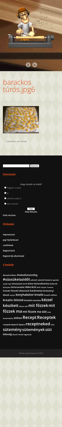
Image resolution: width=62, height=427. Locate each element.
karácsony (36, 290)
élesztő (15, 335)
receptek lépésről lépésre (14, 324)
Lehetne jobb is (14, 198)
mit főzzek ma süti (35, 312)
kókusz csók (23, 306)
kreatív (39, 295)
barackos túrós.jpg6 (19, 85)
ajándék (56, 280)
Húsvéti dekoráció (20, 290)
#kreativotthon (9, 275)
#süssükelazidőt (16, 279)
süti (48, 329)
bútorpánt (7, 287)
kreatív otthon (50, 295)
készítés (28, 300)
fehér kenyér (41, 287)
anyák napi (7, 284)
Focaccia (50, 287)
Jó (8, 193)
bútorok (53, 283)
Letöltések (8, 245)
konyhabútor (25, 295)
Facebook (28, 65)
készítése (37, 300)
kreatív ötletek (13, 300)
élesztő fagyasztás (24, 335)
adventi (34, 280)
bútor (31, 283)
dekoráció (30, 287)
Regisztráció (9, 250)
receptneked (38, 323)
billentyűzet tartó (19, 283)
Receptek (46, 317)
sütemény (12, 329)
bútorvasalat (18, 287)
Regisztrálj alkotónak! (13, 256)
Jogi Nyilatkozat (10, 239)
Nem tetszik (12, 203)
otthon (18, 318)
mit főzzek (38, 305)
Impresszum (9, 234)
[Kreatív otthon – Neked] (31, 46)
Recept (29, 317)
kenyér (12, 295)
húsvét (6, 290)
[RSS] (34, 65)
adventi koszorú (45, 280)
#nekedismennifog (27, 275)
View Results (31, 211)
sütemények (33, 329)
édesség (7, 334)
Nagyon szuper (14, 187)
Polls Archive (9, 215)
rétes (52, 325)
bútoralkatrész (41, 283)
